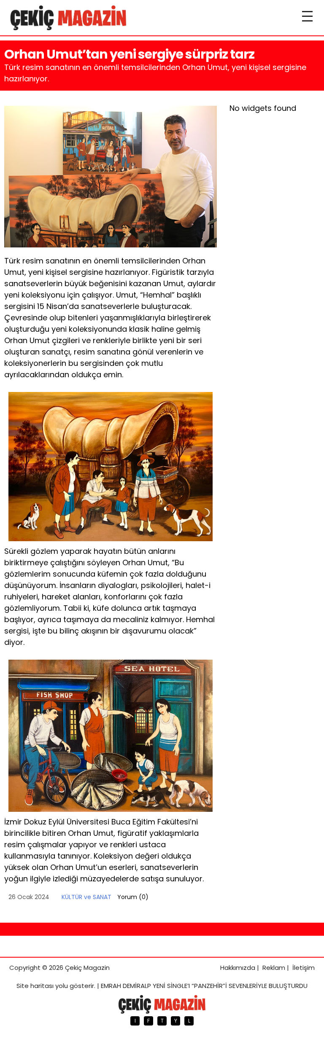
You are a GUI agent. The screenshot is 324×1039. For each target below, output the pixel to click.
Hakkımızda (237, 967)
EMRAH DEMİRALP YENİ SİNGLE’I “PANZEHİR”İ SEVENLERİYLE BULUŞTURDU (204, 985)
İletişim (303, 967)
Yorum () (132, 897)
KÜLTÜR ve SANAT (86, 897)
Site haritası (35, 985)
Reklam (273, 967)
